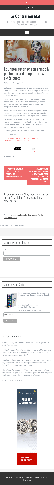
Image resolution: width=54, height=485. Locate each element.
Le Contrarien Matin (27, 16)
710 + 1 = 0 (29, 7)
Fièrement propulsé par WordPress (19, 477)
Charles (21, 83)
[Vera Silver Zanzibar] (27, 427)
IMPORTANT (10, 157)
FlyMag (42, 477)
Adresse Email (9, 250)
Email (33, 152)
